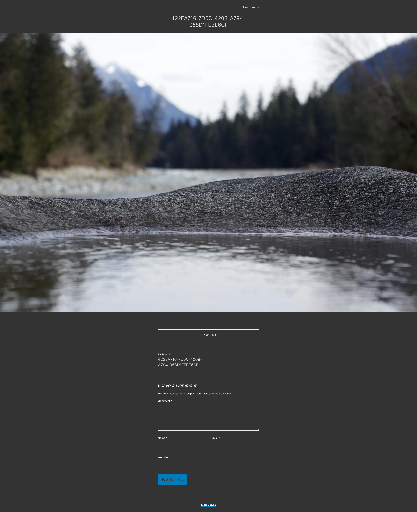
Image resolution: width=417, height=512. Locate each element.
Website (163, 457)
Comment (165, 400)
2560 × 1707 (210, 335)
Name (162, 437)
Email (216, 437)
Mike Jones (208, 504)
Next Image (251, 7)
